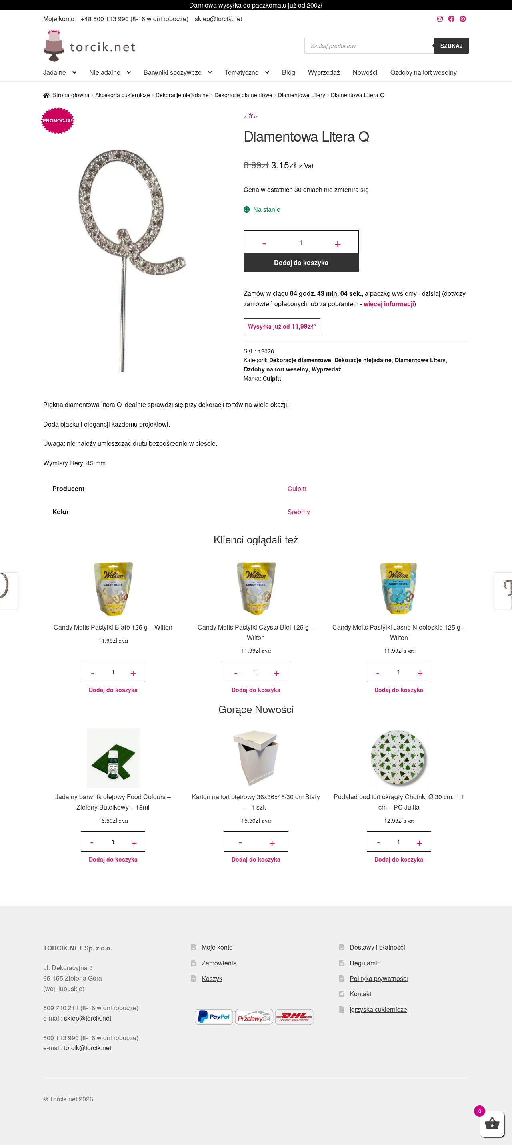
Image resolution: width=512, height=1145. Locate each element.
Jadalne (54, 72)
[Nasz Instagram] (440, 18)
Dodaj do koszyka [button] (113, 690)
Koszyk (212, 978)
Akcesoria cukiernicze (122, 95)
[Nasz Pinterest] (463, 18)
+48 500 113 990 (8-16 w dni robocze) (134, 18)
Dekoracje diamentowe (243, 95)
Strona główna (71, 95)
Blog (288, 72)
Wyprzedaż (324, 72)
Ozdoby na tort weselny (423, 72)
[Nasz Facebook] (451, 18)
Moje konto (58, 18)
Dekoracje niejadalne (182, 95)
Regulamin (365, 962)
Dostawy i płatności (377, 947)
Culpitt (272, 378)
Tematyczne (242, 72)
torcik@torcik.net (87, 1047)
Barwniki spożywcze (173, 72)
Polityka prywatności (379, 978)
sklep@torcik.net (218, 18)
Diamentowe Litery (301, 95)
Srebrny (299, 511)
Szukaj (451, 46)
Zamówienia (219, 962)
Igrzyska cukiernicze (378, 1009)
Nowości (365, 72)
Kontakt (360, 993)
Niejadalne (104, 72)
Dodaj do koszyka (301, 262)
